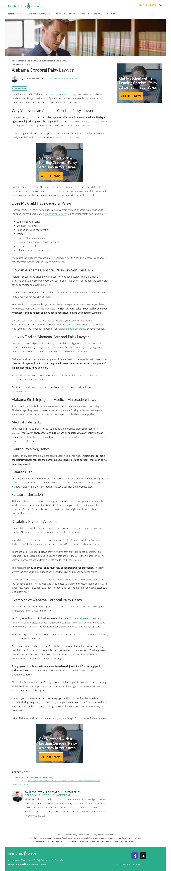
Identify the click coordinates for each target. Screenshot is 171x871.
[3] (28, 591)
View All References (21, 784)
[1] (106, 213)
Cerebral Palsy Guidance (26, 6)
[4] (101, 626)
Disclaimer (108, 834)
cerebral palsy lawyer (95, 121)
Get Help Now (51, 175)
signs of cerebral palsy (54, 213)
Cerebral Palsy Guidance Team (65, 78)
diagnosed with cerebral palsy (59, 94)
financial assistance (75, 328)
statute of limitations (34, 501)
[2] (12, 486)
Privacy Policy (97, 834)
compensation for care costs (64, 137)
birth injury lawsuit (79, 618)
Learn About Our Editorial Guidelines (131, 864)
